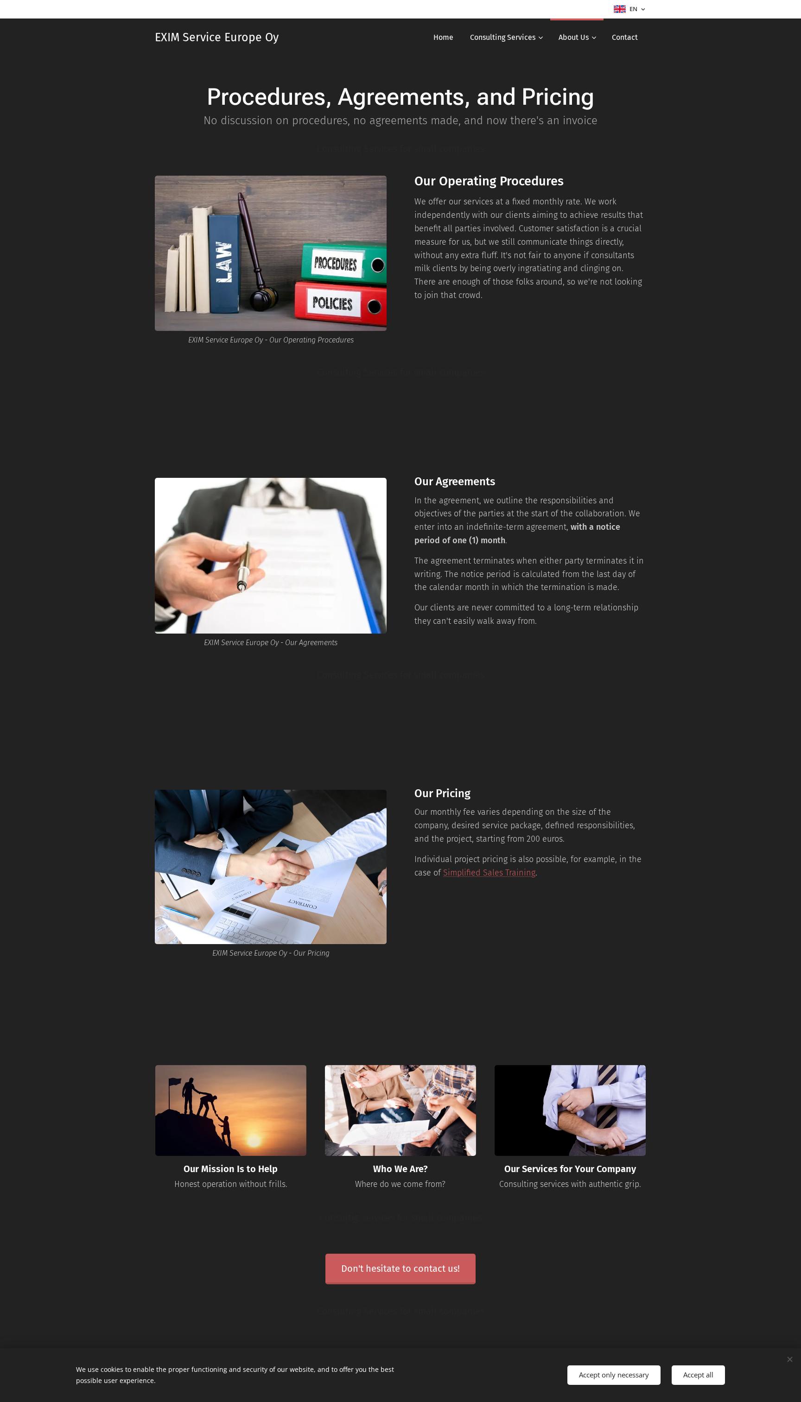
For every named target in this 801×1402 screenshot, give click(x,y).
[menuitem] (443, 38)
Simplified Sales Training (489, 873)
